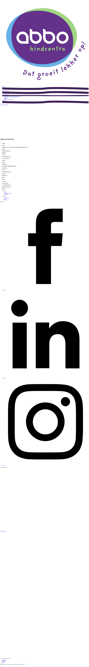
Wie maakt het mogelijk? (7, 193)
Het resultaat (6, 194)
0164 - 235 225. (17, 664)
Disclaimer (3, 660)
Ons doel (5, 192)
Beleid (3, 662)
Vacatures (5, 199)
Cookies (3, 661)
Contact (5, 198)
